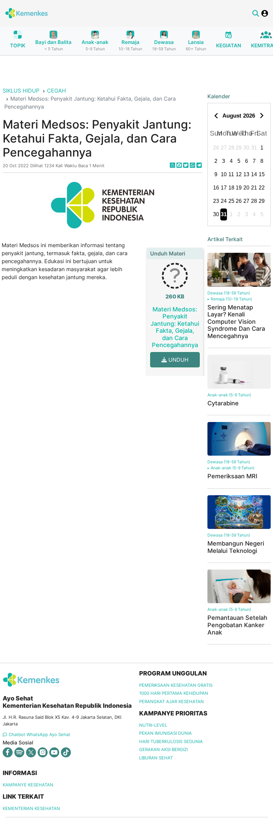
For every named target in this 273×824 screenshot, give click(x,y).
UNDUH (177, 359)
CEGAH (56, 90)
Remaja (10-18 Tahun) (231, 298)
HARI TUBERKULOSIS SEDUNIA (171, 741)
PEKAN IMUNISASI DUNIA (165, 733)
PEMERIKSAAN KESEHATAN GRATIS (175, 685)
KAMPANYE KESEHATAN (28, 784)
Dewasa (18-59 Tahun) (228, 292)
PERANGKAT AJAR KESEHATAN (171, 701)
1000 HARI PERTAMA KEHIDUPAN (173, 693)
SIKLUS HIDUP (21, 90)
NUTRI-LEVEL (153, 725)
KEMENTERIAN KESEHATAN (31, 808)
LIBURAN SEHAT (156, 757)
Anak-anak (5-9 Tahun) (229, 394)
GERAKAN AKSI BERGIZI (163, 749)
